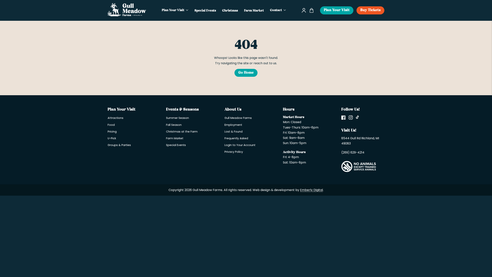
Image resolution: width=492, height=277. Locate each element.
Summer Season (177, 118)
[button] (175, 10)
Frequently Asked (236, 138)
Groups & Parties (119, 145)
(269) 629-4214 (352, 152)
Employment (233, 125)
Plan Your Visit (337, 10)
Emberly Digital (311, 190)
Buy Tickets (370, 10)
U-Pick (112, 138)
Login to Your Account (239, 145)
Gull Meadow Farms (238, 118)
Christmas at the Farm (182, 131)
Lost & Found (233, 131)
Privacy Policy (233, 152)
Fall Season (174, 125)
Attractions (115, 118)
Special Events (176, 145)
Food (111, 125)
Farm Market (174, 138)
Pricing (112, 131)
